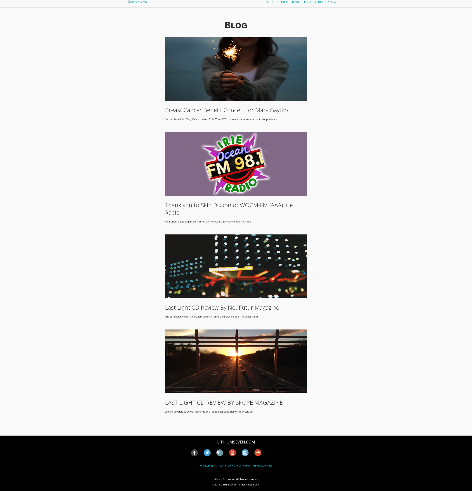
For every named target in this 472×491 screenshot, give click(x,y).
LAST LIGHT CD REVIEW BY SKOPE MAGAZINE (224, 402)
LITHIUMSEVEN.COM (236, 442)
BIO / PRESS (309, 1)
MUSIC (284, 1)
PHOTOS (295, 1)
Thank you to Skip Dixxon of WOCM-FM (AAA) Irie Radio (229, 208)
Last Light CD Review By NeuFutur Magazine (222, 307)
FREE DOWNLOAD (327, 1)
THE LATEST (272, 1)
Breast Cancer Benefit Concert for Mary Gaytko (226, 110)
